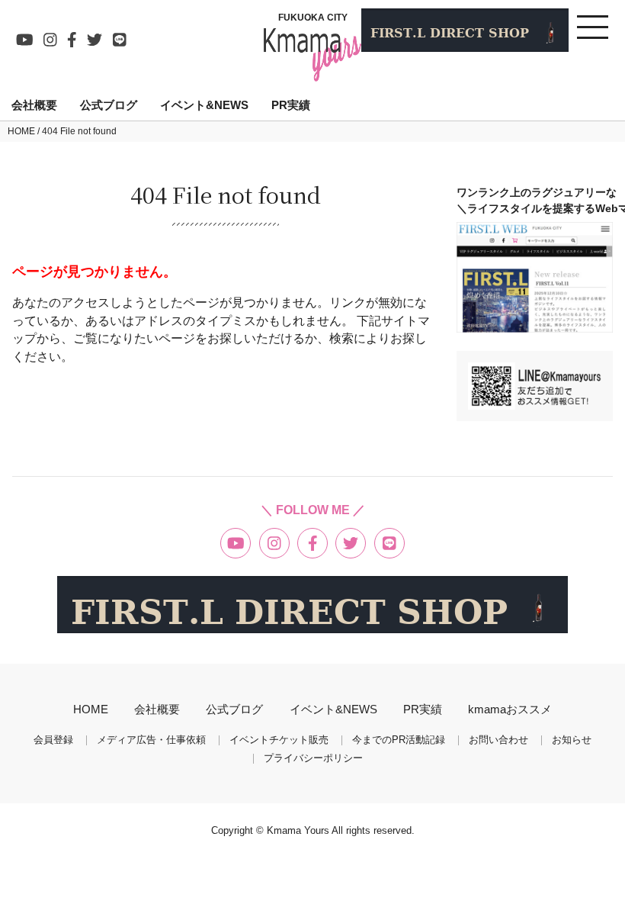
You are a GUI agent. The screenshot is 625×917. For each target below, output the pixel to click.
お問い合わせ (498, 740)
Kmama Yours (299, 830)
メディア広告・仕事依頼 (151, 740)
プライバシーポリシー (313, 759)
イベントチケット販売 (279, 740)
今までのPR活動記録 (398, 740)
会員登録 (53, 740)
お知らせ (571, 740)
